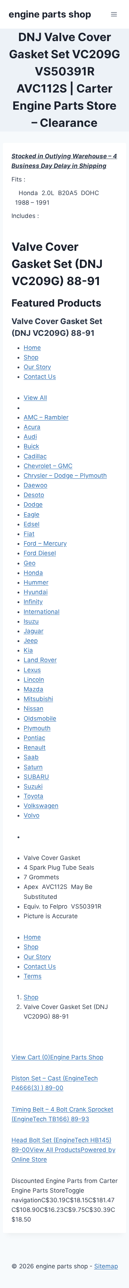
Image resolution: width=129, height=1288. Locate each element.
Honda (33, 572)
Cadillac (35, 456)
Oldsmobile (40, 718)
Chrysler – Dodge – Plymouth (65, 475)
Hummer (36, 582)
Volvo (31, 815)
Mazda (33, 689)
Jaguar (33, 631)
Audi (30, 436)
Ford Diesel (40, 553)
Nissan (33, 708)
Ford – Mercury (45, 543)
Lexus (32, 669)
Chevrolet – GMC (48, 465)
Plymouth (37, 728)
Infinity (33, 601)
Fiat (29, 533)
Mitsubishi (38, 698)
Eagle (31, 514)
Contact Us (40, 376)
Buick (31, 446)
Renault (35, 747)
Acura (32, 427)
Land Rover (40, 659)
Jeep (31, 640)
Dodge (33, 504)
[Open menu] (113, 14)
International (41, 611)
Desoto (34, 494)
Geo (29, 563)
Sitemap (106, 1266)
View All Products (55, 1149)
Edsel (31, 524)
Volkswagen (41, 805)
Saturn (33, 767)
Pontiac (34, 737)
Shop (31, 357)
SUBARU (36, 776)
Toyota (33, 796)
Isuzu (31, 621)
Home (32, 347)
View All (35, 397)
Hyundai (36, 592)
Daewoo (35, 485)
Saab (31, 757)
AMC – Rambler (46, 417)
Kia (28, 650)
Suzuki (33, 786)
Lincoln (34, 679)
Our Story (37, 367)
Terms (33, 976)
